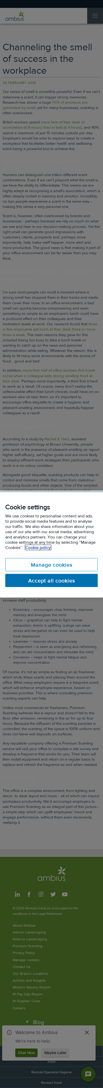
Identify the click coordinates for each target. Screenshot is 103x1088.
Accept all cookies (51, 580)
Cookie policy (38, 547)
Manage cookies (51, 565)
